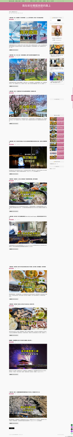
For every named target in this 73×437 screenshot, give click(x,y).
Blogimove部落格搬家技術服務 (69, 436)
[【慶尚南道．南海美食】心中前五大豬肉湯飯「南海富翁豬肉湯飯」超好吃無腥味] (28, 193)
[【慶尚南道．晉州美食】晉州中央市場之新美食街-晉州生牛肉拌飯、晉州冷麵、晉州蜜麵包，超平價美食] (28, 281)
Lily (15, 19)
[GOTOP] (72, 433)
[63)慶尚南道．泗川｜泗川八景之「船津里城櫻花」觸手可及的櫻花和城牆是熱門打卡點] (28, 69)
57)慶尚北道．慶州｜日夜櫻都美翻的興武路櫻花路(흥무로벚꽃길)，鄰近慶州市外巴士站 (24, 392)
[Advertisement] (28, 134)
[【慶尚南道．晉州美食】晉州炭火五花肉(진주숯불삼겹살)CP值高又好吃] (28, 318)
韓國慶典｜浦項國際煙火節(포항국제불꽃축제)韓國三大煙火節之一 (20, 340)
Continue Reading (15, 86)
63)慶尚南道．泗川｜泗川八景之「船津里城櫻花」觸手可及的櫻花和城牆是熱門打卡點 (24, 55)
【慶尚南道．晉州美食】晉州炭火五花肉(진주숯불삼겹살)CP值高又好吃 (21, 304)
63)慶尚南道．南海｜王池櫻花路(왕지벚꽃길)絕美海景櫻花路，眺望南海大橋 (22, 91)
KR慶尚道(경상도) (11, 19)
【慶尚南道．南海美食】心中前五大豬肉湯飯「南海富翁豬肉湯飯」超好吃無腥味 (23, 179)
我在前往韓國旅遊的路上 (36, 5)
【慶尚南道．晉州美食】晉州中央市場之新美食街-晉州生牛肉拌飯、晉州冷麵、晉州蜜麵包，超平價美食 (27, 266)
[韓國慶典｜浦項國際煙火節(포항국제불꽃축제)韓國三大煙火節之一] (28, 356)
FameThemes (62, 434)
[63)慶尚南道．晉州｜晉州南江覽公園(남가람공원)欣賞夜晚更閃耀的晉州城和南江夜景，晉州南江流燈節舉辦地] (28, 157)
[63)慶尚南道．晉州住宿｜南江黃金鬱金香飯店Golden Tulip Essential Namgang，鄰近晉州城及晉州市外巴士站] (28, 232)
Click (72, 98)
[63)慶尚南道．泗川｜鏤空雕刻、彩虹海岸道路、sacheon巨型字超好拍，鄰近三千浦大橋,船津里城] (28, 32)
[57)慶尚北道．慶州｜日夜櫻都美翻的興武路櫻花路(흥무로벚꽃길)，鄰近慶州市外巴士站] (28, 406)
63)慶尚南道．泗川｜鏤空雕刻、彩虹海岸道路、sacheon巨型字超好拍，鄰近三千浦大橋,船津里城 (26, 17)
